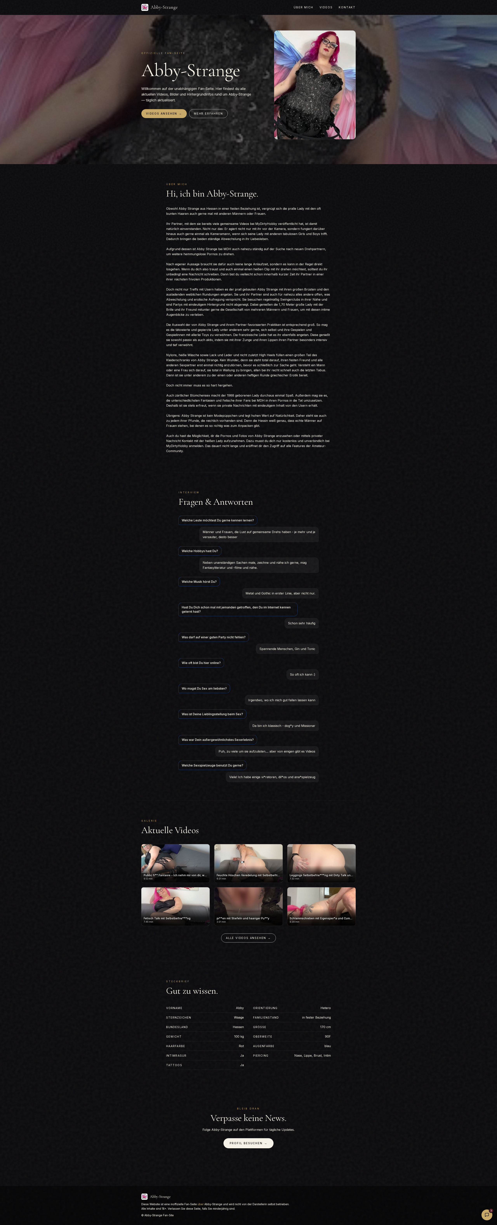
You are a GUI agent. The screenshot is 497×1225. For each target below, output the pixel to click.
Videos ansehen (164, 113)
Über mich (303, 7)
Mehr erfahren (208, 113)
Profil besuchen (249, 1143)
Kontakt (347, 7)
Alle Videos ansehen (248, 938)
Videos (326, 7)
